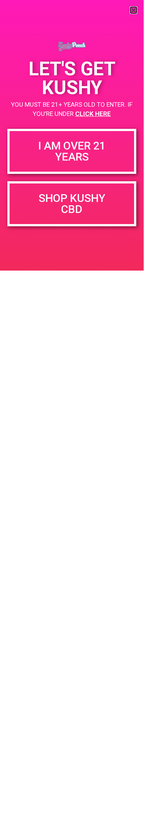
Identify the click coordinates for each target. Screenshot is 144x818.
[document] (72, 408)
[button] (133, 10)
